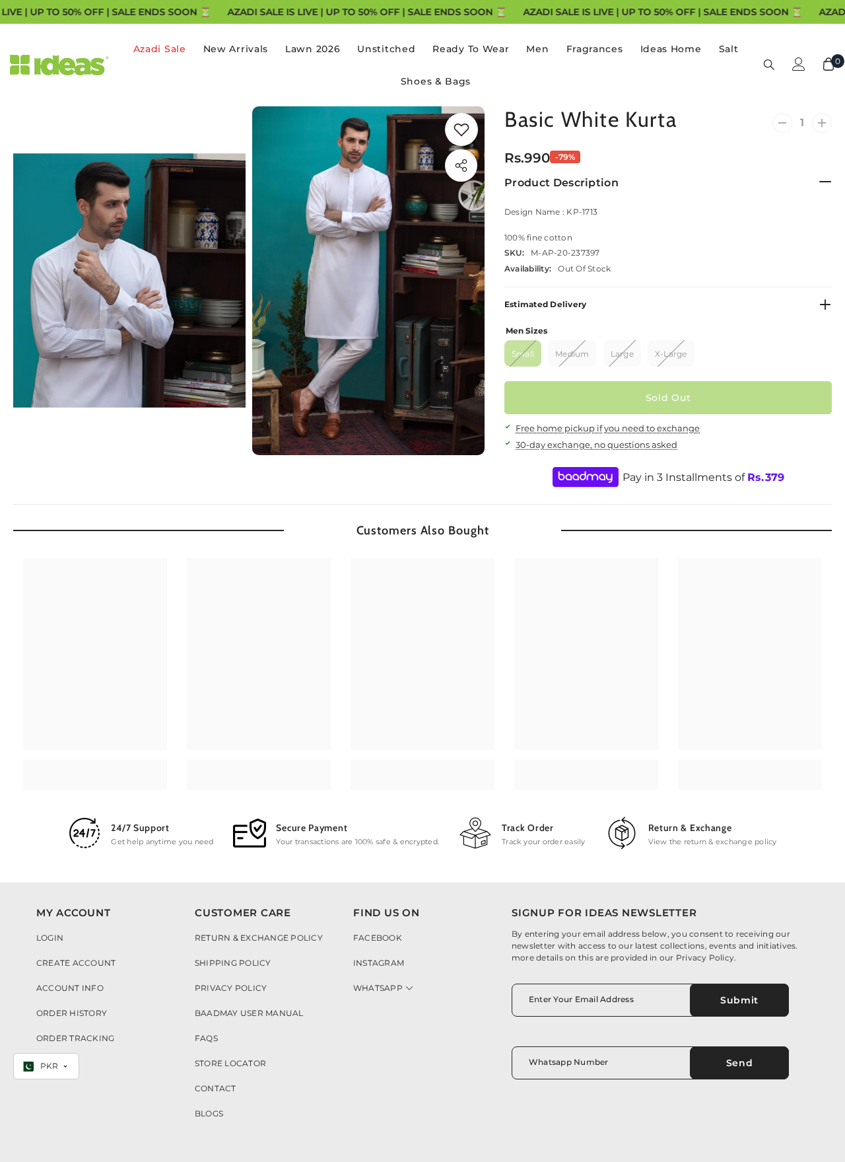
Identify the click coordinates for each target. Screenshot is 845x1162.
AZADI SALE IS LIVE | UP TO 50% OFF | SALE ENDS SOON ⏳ (366, 12)
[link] (461, 129)
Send (739, 1063)
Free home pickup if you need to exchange (608, 428)
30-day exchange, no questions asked (596, 444)
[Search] (769, 64)
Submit (739, 1000)
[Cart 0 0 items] (828, 64)
